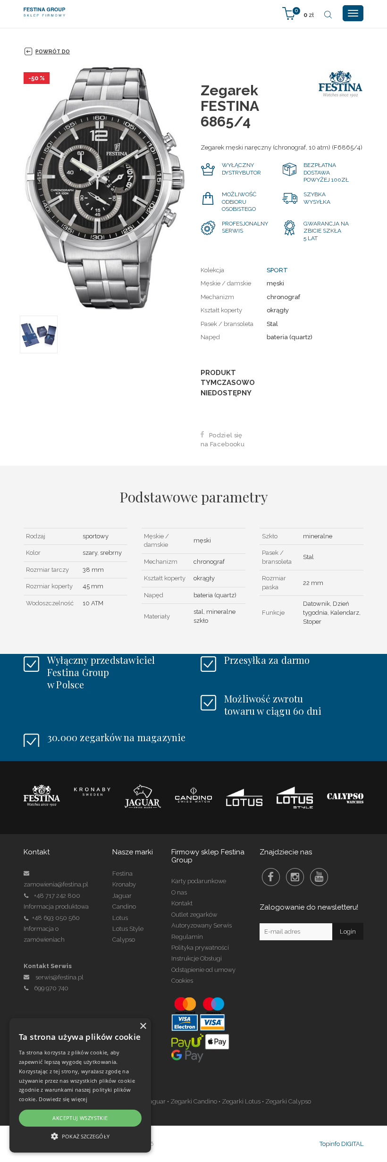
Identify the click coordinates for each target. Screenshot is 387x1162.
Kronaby (124, 884)
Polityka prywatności (200, 947)
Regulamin (187, 936)
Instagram (295, 877)
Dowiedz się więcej (63, 1099)
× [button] (142, 1026)
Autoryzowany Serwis (201, 925)
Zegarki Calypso (288, 1101)
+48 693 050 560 (56, 917)
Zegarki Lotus (241, 1101)
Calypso (123, 939)
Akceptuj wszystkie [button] (80, 1117)
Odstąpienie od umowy (203, 969)
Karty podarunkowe (198, 881)
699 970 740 (51, 988)
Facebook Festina (271, 877)
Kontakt (182, 903)
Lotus (120, 917)
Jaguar (122, 895)
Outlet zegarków (194, 914)
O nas (179, 892)
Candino (124, 906)
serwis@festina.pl (59, 977)
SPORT (277, 270)
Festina (122, 873)
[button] (80, 1135)
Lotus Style (127, 928)
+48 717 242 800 (57, 895)
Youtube (319, 877)
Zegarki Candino (193, 1101)
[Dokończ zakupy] (298, 13)
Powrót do (52, 52)
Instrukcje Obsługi (196, 958)
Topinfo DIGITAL (341, 1143)
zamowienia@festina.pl (56, 884)
